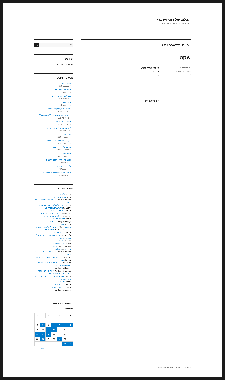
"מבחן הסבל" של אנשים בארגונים (48, 227)
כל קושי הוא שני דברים (52, 216)
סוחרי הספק (67, 134)
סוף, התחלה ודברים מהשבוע (61, 147)
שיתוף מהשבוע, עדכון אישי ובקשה (59, 109)
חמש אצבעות (50, 222)
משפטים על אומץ (60, 197)
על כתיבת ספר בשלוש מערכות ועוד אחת (56, 173)
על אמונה (51, 268)
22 (37, 334)
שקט (185, 57)
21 (43, 334)
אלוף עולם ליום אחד (64, 166)
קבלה (173, 72)
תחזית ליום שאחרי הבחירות (50, 213)
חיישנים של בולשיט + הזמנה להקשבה (52, 205)
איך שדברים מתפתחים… (54, 208)
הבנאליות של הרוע (58, 219)
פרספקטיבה (180, 72)
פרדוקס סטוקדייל (59, 244)
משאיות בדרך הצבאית (63, 122)
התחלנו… (60, 241)
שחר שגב (68, 249)
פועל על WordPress (165, 368)
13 (48, 330)
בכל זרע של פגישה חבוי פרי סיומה (48, 257)
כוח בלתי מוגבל (59, 285)
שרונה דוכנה (67, 227)
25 (59, 339)
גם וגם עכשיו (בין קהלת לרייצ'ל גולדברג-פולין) (55, 115)
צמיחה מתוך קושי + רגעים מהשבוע (58, 160)
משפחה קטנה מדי (56, 211)
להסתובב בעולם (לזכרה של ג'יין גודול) (57, 128)
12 (54, 330)
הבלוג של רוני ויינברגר (172, 20)
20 (48, 334)
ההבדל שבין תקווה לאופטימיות (60, 96)
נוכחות (188, 72)
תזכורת (62, 260)
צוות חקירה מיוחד (57, 287)
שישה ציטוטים (66, 102)
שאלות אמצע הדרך (64, 83)
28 (43, 339)
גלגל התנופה (50, 230)
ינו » (42, 348)
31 (65, 344)
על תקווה (62, 194)
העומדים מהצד (66, 154)
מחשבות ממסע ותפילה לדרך (61, 90)
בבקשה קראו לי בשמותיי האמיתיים (59, 141)
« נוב (65, 348)
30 (70, 344)
